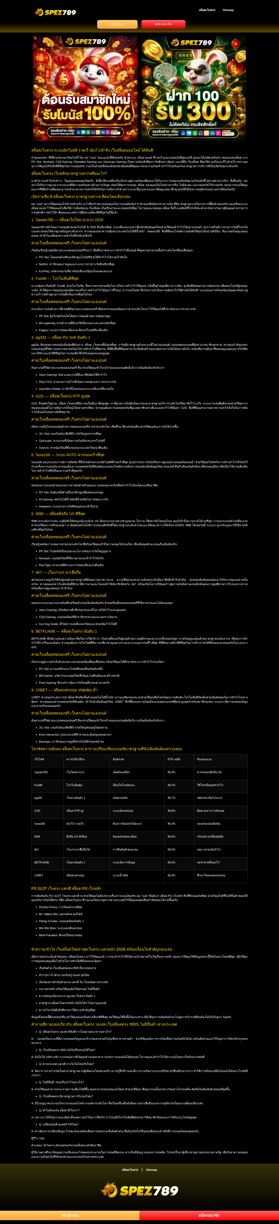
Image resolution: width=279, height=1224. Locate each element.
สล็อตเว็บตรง (207, 10)
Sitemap (228, 10)
